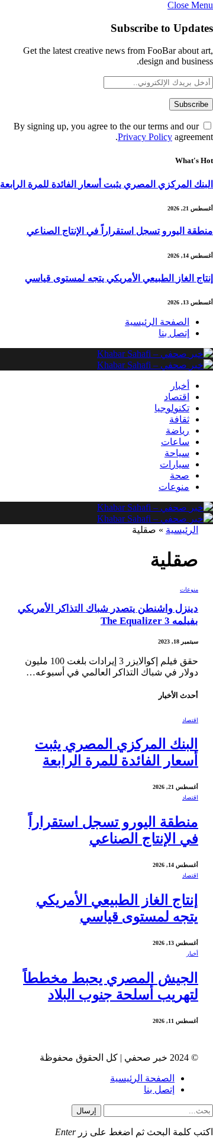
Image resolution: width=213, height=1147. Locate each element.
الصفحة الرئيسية (157, 322)
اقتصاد (176, 397)
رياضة (177, 430)
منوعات (174, 487)
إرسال (86, 1110)
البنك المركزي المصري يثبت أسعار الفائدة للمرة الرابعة (106, 184)
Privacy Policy (145, 137)
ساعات (175, 442)
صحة (179, 475)
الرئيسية (182, 530)
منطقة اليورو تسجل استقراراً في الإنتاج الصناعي (120, 231)
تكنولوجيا (171, 408)
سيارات (174, 464)
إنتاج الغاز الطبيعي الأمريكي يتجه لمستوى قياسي (119, 278)
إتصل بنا (174, 333)
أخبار (179, 386)
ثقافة (179, 419)
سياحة (176, 453)
